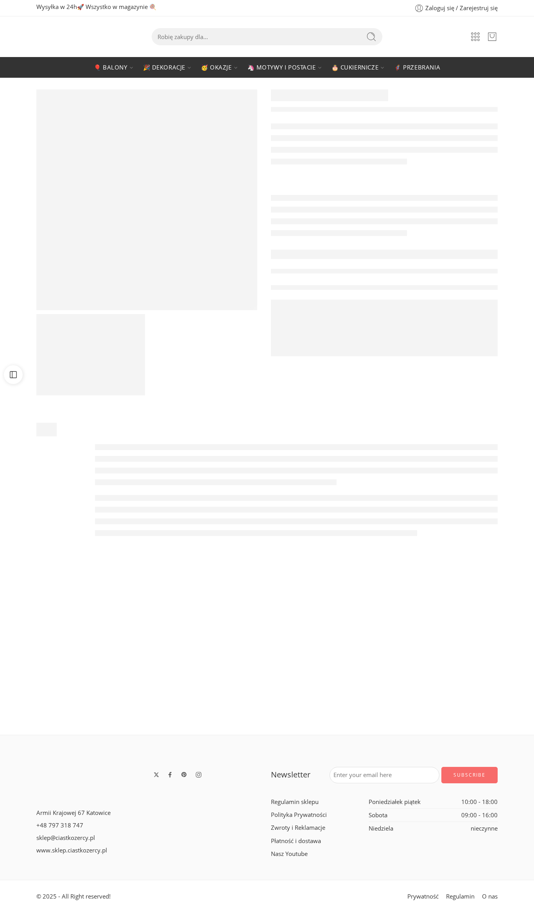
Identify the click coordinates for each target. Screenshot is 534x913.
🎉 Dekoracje (164, 67)
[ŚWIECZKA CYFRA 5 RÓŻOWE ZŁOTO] (480, 649)
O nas (490, 896)
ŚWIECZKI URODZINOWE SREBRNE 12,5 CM (390, 685)
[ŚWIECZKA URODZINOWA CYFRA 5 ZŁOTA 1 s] (90, 354)
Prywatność (423, 896)
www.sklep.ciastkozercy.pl (71, 850)
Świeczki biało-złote (53, 710)
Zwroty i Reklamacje (298, 827)
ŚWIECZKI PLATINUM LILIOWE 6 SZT (271, 710)
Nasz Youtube (289, 854)
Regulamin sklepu (295, 802)
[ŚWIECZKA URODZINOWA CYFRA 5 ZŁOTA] (146, 199)
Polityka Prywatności (299, 814)
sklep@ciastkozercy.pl (65, 838)
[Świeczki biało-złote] (53, 649)
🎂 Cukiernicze (355, 67)
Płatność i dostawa (296, 841)
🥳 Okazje (216, 67)
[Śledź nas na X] (156, 774)
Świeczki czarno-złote (160, 710)
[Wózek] (492, 36)
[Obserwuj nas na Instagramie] (198, 774)
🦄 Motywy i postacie (281, 67)
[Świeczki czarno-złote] (160, 649)
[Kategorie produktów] (475, 36)
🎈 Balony (110, 67)
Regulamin (460, 896)
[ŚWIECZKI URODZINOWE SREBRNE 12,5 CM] (373, 637)
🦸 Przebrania (417, 67)
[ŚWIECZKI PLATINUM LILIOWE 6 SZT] (266, 649)
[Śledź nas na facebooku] (170, 775)
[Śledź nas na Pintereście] (184, 775)
